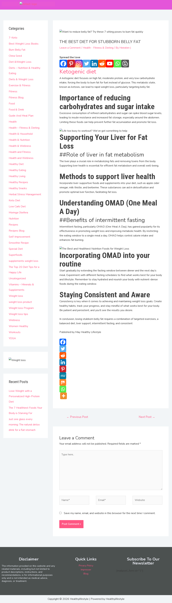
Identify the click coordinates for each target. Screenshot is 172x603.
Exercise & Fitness (19, 85)
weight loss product (20, 302)
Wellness (14, 320)
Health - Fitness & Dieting (98, 48)
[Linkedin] (94, 63)
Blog (85, 573)
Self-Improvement (19, 237)
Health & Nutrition (19, 140)
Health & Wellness (20, 146)
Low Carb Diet (17, 206)
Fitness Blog (16, 97)
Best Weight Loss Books (23, 44)
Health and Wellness (21, 158)
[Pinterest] (71, 63)
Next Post (147, 417)
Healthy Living (17, 176)
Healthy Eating (17, 170)
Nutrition (14, 218)
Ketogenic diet (77, 72)
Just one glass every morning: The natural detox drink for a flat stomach (24, 424)
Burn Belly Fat (17, 50)
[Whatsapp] (117, 63)
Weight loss (16, 296)
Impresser (86, 569)
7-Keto (13, 38)
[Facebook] (63, 63)
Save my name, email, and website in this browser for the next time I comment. (109, 513)
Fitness (13, 91)
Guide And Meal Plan (21, 116)
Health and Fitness (20, 152)
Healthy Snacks (18, 188)
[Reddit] (102, 63)
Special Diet (16, 249)
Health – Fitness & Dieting (24, 128)
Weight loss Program (21, 308)
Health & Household (21, 134)
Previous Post (77, 417)
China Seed (15, 56)
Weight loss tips (18, 314)
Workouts (14, 332)
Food (12, 103)
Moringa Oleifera (18, 212)
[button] (162, 5)
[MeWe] (62, 375)
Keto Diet (14, 200)
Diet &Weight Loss (20, 62)
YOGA (12, 338)
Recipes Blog (16, 231)
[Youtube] (110, 63)
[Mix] (62, 382)
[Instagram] (79, 63)
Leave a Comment (70, 48)
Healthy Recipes (18, 182)
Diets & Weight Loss (21, 79)
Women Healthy (18, 326)
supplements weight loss (23, 261)
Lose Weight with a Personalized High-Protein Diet (24, 396)
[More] (63, 395)
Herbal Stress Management (25, 194)
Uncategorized (17, 278)
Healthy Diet (16, 164)
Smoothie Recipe (19, 243)
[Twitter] (86, 63)
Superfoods (15, 255)
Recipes (13, 225)
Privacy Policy (86, 565)
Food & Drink (16, 109)
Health (13, 122)
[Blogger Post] (125, 63)
